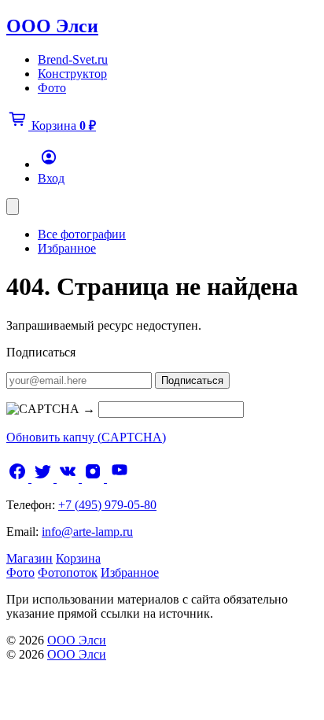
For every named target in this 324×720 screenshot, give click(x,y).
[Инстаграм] (94, 478)
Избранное (67, 248)
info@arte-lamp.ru (87, 531)
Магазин (29, 558)
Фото (52, 87)
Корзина (78, 558)
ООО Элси (52, 26)
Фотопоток (68, 572)
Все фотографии (82, 234)
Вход (51, 178)
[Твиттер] (44, 478)
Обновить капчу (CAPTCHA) (86, 437)
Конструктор (72, 73)
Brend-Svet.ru (73, 59)
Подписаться (192, 380)
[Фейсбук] (18, 478)
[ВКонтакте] (69, 478)
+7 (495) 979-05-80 (107, 504)
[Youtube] (119, 478)
